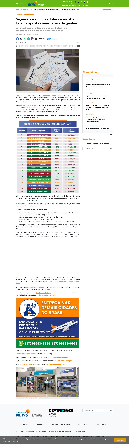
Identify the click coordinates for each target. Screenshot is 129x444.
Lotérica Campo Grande (25, 14)
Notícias (110, 135)
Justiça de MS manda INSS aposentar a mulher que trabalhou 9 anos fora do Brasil (97, 107)
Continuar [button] (120, 440)
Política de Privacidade (61, 424)
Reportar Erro (103, 424)
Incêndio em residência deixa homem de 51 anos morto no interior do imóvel (98, 86)
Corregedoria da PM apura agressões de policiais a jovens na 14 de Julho (58, 10)
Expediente (24, 424)
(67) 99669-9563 (76, 4)
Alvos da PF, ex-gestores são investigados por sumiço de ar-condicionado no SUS (96, 119)
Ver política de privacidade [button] (11, 441)
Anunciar (40, 424)
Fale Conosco (83, 424)
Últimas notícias (107, 10)
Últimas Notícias (89, 72)
